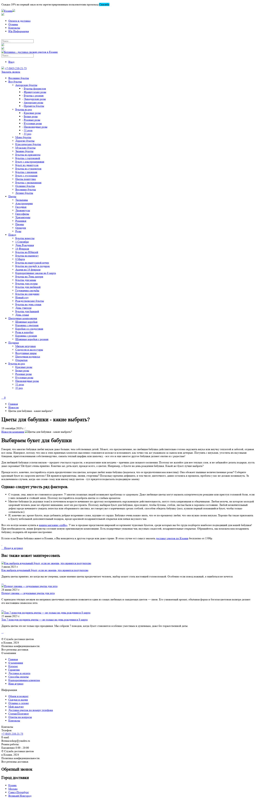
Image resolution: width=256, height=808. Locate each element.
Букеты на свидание (27, 294)
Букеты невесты (24, 238)
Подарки (13, 342)
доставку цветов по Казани (172, 538)
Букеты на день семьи (28, 304)
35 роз (27, 133)
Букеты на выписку (27, 255)
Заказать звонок (10, 71)
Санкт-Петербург (18, 792)
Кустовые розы (33, 123)
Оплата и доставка (19, 20)
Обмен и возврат (18, 696)
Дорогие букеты (24, 140)
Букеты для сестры (26, 283)
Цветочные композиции (22, 318)
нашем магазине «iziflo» (53, 525)
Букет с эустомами (26, 175)
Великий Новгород (19, 795)
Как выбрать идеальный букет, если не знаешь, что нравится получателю (44, 570)
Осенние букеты (25, 186)
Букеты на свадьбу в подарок (32, 266)
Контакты (14, 27)
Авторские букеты (26, 85)
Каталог (13, 666)
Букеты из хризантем (27, 154)
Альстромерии (24, 203)
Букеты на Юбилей (26, 252)
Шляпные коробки (26, 321)
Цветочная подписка (27, 356)
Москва (12, 788)
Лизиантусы (22, 210)
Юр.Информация (18, 31)
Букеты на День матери (29, 276)
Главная (13, 659)
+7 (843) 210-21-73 (16, 68)
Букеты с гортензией (27, 158)
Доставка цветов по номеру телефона (30, 710)
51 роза (28, 130)
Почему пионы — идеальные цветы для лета (28, 593)
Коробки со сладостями (29, 328)
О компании (15, 662)
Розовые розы (32, 119)
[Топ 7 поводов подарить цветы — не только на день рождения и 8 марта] (128, 612)
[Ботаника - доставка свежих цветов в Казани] (29, 52)
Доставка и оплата (19, 673)
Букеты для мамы (25, 280)
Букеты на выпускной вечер (32, 262)
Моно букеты (23, 137)
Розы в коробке (24, 332)
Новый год (21, 297)
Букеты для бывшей (27, 311)
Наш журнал (15, 683)
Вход (11, 62)
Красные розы (32, 113)
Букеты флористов (35, 88)
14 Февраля (22, 248)
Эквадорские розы (35, 99)
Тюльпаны (21, 200)
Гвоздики (20, 207)
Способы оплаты (18, 676)
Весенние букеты (18, 78)
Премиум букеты (34, 106)
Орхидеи (20, 227)
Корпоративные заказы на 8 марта (35, 273)
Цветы (12, 196)
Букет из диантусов (26, 165)
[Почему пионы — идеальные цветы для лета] (128, 586)
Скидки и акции (18, 699)
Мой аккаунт (16, 706)
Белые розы (31, 116)
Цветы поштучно (25, 179)
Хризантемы (22, 217)
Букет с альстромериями (29, 161)
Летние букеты (24, 193)
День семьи (22, 314)
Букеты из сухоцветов (28, 168)
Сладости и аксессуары (29, 349)
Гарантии (14, 669)
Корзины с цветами (26, 325)
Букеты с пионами (26, 172)
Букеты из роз (23, 109)
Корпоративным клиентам (24, 680)
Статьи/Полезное (18, 713)
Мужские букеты (25, 147)
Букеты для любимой (28, 287)
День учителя (23, 307)
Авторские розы (33, 102)
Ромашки (20, 220)
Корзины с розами (26, 335)
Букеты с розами (34, 95)
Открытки (21, 360)
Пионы (19, 224)
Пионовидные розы (35, 126)
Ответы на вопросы (20, 717)
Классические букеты (28, 144)
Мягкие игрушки (25, 346)
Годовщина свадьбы (27, 290)
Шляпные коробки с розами (31, 339)
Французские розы (35, 92)
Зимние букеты (24, 151)
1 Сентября (22, 241)
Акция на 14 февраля (27, 269)
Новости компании (12, 431)
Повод (12, 234)
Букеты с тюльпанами (28, 182)
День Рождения (24, 245)
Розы (18, 231)
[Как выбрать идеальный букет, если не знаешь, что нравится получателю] (128, 563)
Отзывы (13, 24)
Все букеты (15, 81)
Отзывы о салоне (18, 703)
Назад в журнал (13, 548)
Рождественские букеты (29, 301)
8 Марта (20, 259)
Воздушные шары (26, 353)
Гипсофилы (22, 213)
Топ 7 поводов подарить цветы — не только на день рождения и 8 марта (44, 619)
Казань (12, 785)
